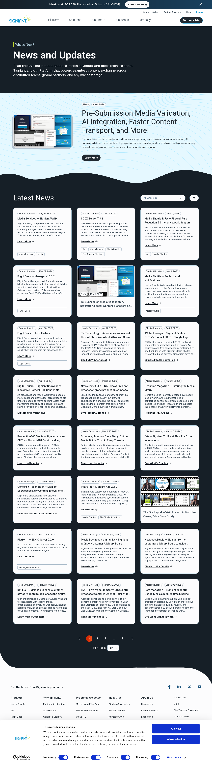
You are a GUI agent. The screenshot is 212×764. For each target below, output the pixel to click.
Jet (84, 249)
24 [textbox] (111, 647)
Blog (176, 703)
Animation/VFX (116, 716)
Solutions (75, 20)
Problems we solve (88, 697)
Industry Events (149, 710)
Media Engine (96, 249)
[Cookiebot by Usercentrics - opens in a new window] (21, 757)
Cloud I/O (81, 716)
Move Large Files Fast (88, 704)
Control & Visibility (52, 716)
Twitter (189, 687)
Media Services (26, 254)
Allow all (176, 728)
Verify (40, 254)
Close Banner (201, 4)
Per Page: (99, 648)
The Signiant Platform (92, 254)
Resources (122, 20)
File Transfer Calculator (186, 710)
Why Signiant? (52, 697)
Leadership (147, 716)
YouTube (199, 687)
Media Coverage (90, 328)
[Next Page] (132, 638)
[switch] (96, 757)
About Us (147, 697)
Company (144, 20)
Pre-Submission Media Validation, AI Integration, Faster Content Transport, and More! (136, 122)
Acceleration (49, 710)
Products (17, 697)
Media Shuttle (113, 249)
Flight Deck (24, 311)
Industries (115, 697)
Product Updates (27, 213)
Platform (53, 20)
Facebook (169, 687)
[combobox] (163, 198)
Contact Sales (150, 12)
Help (188, 12)
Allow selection (176, 739)
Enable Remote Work (87, 710)
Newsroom (147, 704)
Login (199, 12)
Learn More (91, 157)
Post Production (117, 710)
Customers (98, 20)
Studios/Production (119, 704)
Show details (174, 757)
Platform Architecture (54, 704)
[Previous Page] (80, 638)
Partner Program (172, 12)
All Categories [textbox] (150, 198)
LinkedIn (179, 687)
